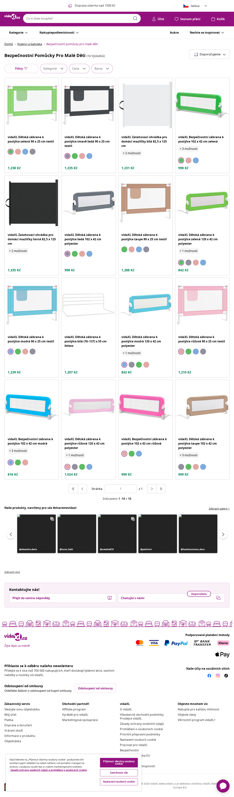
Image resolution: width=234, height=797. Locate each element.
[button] (36, 534)
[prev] (82, 488)
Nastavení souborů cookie (138, 740)
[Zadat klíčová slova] (135, 18)
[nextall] (160, 488)
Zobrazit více (12, 572)
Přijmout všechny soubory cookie (119, 762)
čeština (195, 6)
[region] (73, 772)
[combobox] (82, 18)
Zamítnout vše (119, 772)
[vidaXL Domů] (12, 16)
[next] (151, 488)
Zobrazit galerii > (219, 508)
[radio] (11, 152)
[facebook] (209, 676)
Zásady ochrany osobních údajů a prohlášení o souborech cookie (48, 770)
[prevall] (73, 488)
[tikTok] (226, 676)
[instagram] (218, 676)
